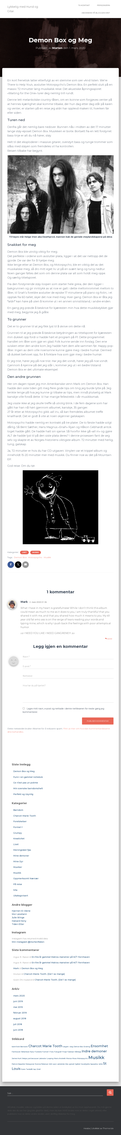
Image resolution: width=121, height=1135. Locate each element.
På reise (17, 884)
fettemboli (25, 1052)
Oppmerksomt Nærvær (26, 878)
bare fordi (16, 1047)
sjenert (72, 1064)
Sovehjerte (85, 1064)
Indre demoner (94, 1051)
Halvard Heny (19, 921)
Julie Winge (18, 917)
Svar (109, 639)
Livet (24, 552)
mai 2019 (18, 1007)
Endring (87, 1047)
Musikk (35, 552)
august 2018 (19, 1018)
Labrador (42, 1058)
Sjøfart (77, 1064)
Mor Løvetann (19, 914)
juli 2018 (17, 1024)
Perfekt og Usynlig (23, 794)
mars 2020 (19, 995)
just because (33, 1058)
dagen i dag (68, 1047)
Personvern (103, 5)
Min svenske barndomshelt (28, 788)
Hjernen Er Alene (21, 911)
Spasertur (94, 1064)
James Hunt (16, 1058)
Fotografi (58, 1052)
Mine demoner (21, 855)
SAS (50, 1064)
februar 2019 (20, 1012)
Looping (50, 1058)
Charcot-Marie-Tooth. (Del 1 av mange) (44, 974)
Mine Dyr (18, 861)
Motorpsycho (35, 557)
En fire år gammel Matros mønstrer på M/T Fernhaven (61, 957)
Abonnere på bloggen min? (96, 13)
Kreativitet (18, 838)
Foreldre (38, 1052)
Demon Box (20, 557)
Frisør (64, 1052)
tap (34, 1069)
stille (101, 1064)
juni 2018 (18, 1030)
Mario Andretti (60, 1058)
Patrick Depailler (18, 1064)
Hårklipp (78, 1052)
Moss (74, 1058)
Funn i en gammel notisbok (28, 777)
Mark (24, 602)
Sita (15, 890)
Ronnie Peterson (41, 1064)
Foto (52, 1052)
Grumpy (17, 833)
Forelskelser (20, 821)
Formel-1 (18, 827)
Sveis (23, 1069)
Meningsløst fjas (22, 850)
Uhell (38, 1069)
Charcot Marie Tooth (45, 1046)
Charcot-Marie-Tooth (24, 815)
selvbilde (61, 1064)
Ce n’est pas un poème (25, 782)
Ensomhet (99, 1046)
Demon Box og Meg (24, 771)
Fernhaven (16, 1052)
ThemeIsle (108, 1128)
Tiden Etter (18, 924)
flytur (32, 1052)
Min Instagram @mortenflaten (28, 942)
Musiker (17, 867)
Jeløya (24, 1058)
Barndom (18, 810)
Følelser (70, 1052)
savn (55, 1064)
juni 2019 (18, 1001)
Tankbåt (29, 1069)
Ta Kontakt (84, 5)
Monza (69, 1058)
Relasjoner (30, 1064)
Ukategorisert (20, 895)
